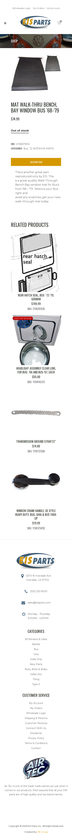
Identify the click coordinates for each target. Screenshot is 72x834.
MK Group (42, 831)
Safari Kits (36, 674)
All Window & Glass (36, 639)
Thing (36, 679)
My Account (53, 8)
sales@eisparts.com (39, 602)
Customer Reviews (36, 723)
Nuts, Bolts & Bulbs (36, 669)
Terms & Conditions (36, 743)
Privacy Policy (36, 738)
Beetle (36, 644)
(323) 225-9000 (38, 591)
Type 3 (36, 684)
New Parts (36, 664)
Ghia (36, 654)
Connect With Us (36, 728)
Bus (25, 148)
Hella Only (36, 659)
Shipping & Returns (36, 718)
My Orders (38, 8)
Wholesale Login (21, 8)
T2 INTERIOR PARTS (41, 148)
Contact (36, 748)
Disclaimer (36, 733)
